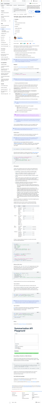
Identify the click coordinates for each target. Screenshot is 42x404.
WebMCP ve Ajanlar (9, 5)
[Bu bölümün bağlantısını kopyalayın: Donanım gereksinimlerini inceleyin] (28, 83)
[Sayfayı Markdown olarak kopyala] (33, 16)
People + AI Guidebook (21, 61)
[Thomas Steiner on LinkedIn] (18, 38)
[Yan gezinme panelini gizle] (10, 402)
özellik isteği (34, 381)
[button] (5, 27)
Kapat (32, 11)
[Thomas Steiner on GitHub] (17, 38)
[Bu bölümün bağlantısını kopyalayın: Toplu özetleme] (20, 283)
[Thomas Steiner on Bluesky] (21, 38)
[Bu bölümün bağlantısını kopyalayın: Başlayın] (18, 64)
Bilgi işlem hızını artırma (21, 5)
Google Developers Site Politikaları (27, 386)
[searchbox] (5, 8)
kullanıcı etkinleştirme (35, 152)
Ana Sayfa (15, 14)
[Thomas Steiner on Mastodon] (19, 38)
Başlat (38, 11)
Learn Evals (15, 5)
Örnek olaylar (24, 395)
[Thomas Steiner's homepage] (22, 38)
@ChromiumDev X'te (34, 394)
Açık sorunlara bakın (14, 395)
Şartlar (13, 402)
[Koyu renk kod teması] (37, 72)
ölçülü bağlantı (22, 114)
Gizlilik (15, 402)
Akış (14, 307)
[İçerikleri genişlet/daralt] (18, 19)
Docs (2, 3)
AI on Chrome (6, 3)
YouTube (33, 395)
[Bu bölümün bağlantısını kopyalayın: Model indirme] (20, 132)
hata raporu (29, 381)
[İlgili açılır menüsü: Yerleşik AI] (5, 5)
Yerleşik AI (2, 5)
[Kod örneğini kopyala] (38, 72)
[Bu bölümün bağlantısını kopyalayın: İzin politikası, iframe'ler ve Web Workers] (32, 356)
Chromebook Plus (25, 94)
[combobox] (26, 1)
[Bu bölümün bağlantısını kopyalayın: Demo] (17, 321)
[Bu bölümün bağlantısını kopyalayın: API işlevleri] (19, 166)
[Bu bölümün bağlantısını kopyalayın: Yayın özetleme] (20, 305)
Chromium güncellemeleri (25, 394)
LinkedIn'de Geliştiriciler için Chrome (35, 397)
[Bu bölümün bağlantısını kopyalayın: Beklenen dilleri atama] (23, 264)
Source (34, 43)
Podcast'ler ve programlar (25, 398)
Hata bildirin (13, 394)
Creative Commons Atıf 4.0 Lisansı (27, 385)
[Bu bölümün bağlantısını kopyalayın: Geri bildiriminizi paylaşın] (25, 376)
